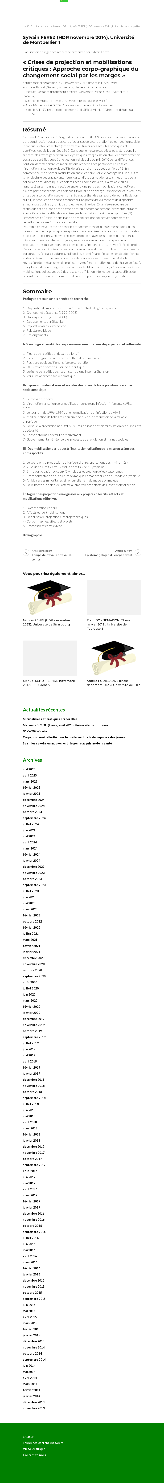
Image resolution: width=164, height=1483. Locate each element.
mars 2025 (30, 781)
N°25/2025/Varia (35, 731)
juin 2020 (29, 994)
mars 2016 (30, 1262)
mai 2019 (29, 1055)
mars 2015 (30, 1323)
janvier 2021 (31, 952)
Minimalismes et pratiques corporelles (50, 719)
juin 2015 (29, 1305)
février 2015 (31, 1329)
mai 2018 (29, 1116)
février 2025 (31, 787)
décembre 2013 (33, 1402)
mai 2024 (29, 836)
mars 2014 (30, 1384)
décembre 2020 (33, 958)
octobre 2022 (32, 921)
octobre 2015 (32, 1292)
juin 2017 (29, 1177)
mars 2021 (30, 939)
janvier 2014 (31, 1396)
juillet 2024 (31, 824)
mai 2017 (29, 1183)
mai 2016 (29, 1250)
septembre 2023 (34, 885)
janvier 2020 (31, 1012)
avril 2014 (30, 1378)
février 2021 (31, 946)
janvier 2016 (31, 1274)
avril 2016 (30, 1256)
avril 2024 (30, 842)
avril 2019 (30, 1061)
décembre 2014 (33, 1341)
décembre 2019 (33, 1019)
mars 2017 (30, 1195)
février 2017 (31, 1201)
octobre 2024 (32, 812)
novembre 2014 (34, 1347)
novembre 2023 (34, 872)
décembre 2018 (33, 1079)
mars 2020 (30, 1000)
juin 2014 (29, 1365)
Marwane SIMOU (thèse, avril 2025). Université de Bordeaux (66, 725)
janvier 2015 (31, 1335)
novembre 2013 (34, 1408)
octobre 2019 (32, 1031)
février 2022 (31, 927)
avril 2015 (30, 1317)
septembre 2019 (34, 1037)
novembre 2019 (34, 1025)
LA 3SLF (28, 1436)
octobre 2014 (32, 1353)
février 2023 (31, 915)
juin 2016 (29, 1244)
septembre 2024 (34, 818)
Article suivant (108, 553)
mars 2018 (30, 1128)
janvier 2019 (31, 1073)
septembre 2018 (34, 1098)
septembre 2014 (34, 1359)
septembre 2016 (34, 1232)
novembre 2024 (34, 806)
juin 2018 (29, 1110)
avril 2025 (30, 775)
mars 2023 (30, 909)
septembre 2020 (34, 976)
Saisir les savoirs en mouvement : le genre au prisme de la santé (67, 743)
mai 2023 (29, 903)
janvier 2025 (31, 793)
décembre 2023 (33, 866)
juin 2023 (29, 897)
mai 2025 (29, 769)
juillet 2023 (31, 891)
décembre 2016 (33, 1213)
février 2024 (31, 854)
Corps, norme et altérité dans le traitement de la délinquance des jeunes (74, 737)
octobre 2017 (32, 1158)
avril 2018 (30, 1122)
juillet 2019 (31, 1043)
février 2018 (31, 1134)
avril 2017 (30, 1189)
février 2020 (31, 1006)
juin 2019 (29, 1049)
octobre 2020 (32, 970)
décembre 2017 (33, 1146)
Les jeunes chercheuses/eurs (43, 1443)
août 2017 (30, 1171)
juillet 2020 (31, 988)
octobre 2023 (32, 879)
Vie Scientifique (34, 1449)
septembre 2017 (34, 1165)
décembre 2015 (33, 1280)
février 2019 (31, 1067)
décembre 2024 (33, 799)
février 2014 (31, 1390)
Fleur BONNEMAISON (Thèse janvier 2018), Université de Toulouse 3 (109, 624)
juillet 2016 (31, 1238)
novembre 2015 (34, 1286)
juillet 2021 (31, 933)
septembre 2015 (34, 1298)
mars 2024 (30, 848)
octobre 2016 (32, 1225)
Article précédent (52, 555)
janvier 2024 (31, 860)
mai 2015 (29, 1311)
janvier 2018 (31, 1140)
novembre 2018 (34, 1085)
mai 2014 (29, 1371)
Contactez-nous (34, 1455)
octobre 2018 (32, 1092)
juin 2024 (29, 830)
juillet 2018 (31, 1104)
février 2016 (31, 1268)
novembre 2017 (34, 1152)
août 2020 (30, 982)
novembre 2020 (34, 964)
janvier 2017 (31, 1207)
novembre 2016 (34, 1219)
